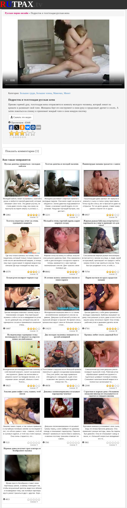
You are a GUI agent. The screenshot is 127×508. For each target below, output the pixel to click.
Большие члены (44, 93)
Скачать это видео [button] (22, 117)
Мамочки (58, 93)
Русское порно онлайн (16, 13)
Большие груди (27, 93)
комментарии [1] (22, 151)
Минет (67, 93)
